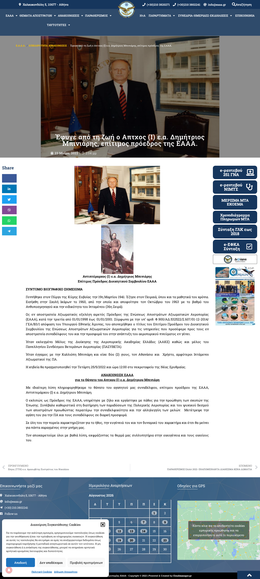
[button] (103, 525)
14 (143, 531)
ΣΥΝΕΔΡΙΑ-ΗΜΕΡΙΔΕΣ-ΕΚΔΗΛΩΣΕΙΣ (203, 15)
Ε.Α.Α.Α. (20, 45)
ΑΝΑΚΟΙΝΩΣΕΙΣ (68, 15)
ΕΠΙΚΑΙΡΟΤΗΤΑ (38, 45)
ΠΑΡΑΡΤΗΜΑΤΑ (160, 15)
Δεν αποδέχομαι (51, 563)
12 (119, 531)
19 (119, 540)
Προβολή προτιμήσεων (86, 563)
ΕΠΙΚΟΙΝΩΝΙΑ (245, 15)
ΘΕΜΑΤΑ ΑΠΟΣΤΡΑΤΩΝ (36, 15)
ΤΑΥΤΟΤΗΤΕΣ (56, 25)
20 (131, 540)
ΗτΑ (142, 15)
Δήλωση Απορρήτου (65, 571)
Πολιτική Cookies (41, 571)
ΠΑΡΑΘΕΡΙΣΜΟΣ (96, 15)
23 (165, 540)
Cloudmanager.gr (182, 575)
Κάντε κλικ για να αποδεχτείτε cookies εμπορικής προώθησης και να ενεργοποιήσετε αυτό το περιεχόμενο (219, 530)
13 (131, 531)
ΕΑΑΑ (10, 15)
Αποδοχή (20, 563)
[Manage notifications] (9, 570)
